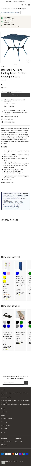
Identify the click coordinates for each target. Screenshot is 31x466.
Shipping (9, 92)
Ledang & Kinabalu (8, 202)
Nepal (21, 202)
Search (3, 432)
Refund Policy (4, 428)
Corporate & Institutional (7, 418)
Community (4, 422)
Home (2, 8)
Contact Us (4, 412)
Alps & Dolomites (8, 206)
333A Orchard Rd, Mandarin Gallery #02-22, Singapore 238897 (14, 393)
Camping (7, 8)
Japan (16, 202)
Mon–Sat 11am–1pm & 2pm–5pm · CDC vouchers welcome (15, 404)
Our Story (3, 415)
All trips (16, 206)
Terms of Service (5, 425)
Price (2, 85)
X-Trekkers (25, 193)
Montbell (3, 80)
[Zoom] (28, 60)
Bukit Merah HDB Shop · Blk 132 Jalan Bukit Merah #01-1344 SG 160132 (15, 401)
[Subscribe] (26, 383)
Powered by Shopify (18, 461)
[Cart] (25, 5)
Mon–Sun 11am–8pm (6, 397)
